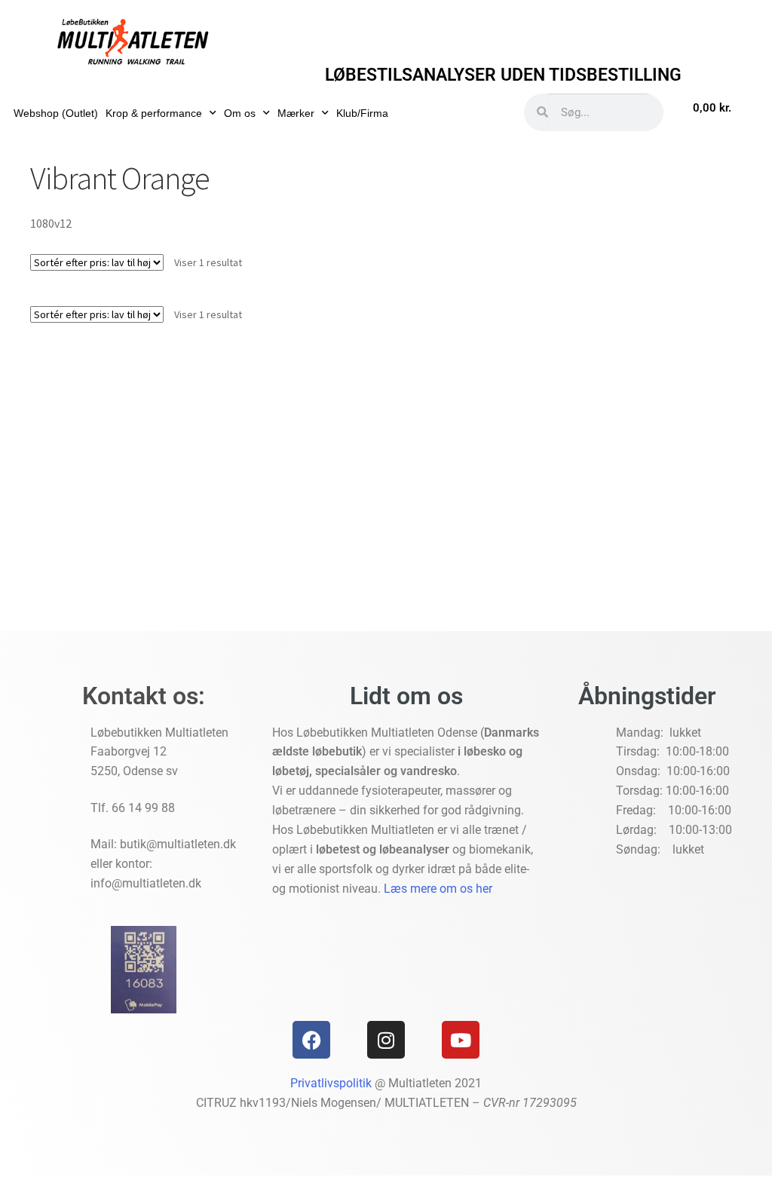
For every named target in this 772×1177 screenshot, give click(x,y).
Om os (240, 113)
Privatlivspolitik (331, 1083)
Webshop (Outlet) (56, 113)
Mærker (295, 113)
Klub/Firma (362, 113)
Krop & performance (154, 113)
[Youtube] (460, 1040)
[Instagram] (386, 1040)
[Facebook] (311, 1040)
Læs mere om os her (438, 888)
